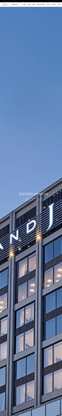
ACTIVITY (48, 4)
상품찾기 (12, 1)
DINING (29, 4)
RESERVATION (14, 4)
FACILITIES (54, 4)
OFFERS (33, 4)
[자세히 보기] (34, 414)
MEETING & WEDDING (41, 4)
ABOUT (59, 4)
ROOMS (24, 4)
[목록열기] (15, 1)
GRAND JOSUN (5, 5)
